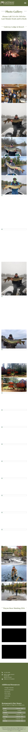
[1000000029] (14, 278)
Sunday (4, 708)
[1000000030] (14, 245)
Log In (25, 727)
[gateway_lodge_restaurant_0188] (14, 468)
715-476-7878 (17, 16)
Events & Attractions (9, 689)
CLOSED (19, 710)
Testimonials (7, 696)
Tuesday (5, 712)
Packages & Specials (9, 687)
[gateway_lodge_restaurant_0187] (14, 451)
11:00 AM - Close (19, 708)
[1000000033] (14, 165)
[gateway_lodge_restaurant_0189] (14, 486)
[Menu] (25, 3)
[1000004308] (14, 48)
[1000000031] (14, 211)
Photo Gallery (7, 694)
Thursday (5, 716)
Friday (4, 718)
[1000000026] (14, 339)
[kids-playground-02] (14, 370)
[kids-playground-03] (14, 385)
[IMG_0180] (14, 537)
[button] (5, 619)
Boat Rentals (7, 691)
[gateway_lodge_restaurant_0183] (14, 400)
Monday (5, 710)
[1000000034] (14, 146)
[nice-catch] (14, 573)
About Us (6, 698)
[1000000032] (14, 184)
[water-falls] (14, 555)
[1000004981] (14, 93)
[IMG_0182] (14, 520)
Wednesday (5, 714)
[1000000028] (14, 312)
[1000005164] (14, 74)
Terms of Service (15, 730)
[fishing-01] (14, 591)
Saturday (5, 720)
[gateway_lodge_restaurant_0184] (14, 417)
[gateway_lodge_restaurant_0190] (14, 503)
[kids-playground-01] (14, 356)
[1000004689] (14, 120)
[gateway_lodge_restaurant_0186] (14, 434)
